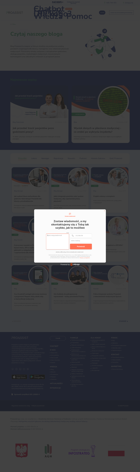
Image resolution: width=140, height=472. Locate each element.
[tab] (70, 215)
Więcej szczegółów (85, 257)
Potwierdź (81, 246)
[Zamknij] (104, 211)
